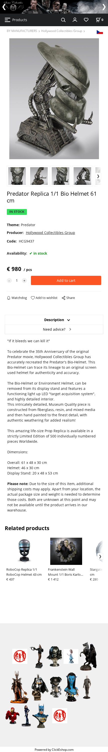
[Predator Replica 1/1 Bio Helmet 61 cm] (54, 99)
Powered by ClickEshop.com (54, 749)
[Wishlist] (86, 20)
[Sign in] (74, 19)
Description (54, 319)
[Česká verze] (100, 31)
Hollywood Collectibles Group (61, 31)
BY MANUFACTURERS (22, 31)
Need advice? (54, 329)
